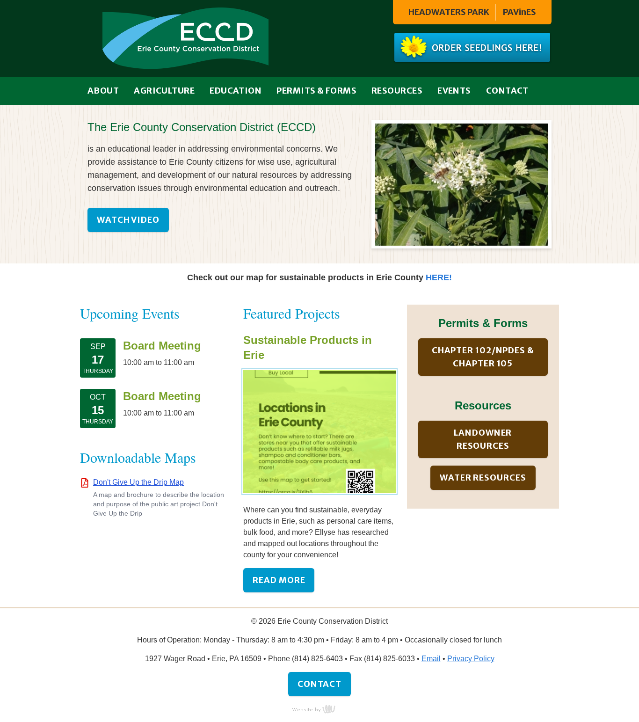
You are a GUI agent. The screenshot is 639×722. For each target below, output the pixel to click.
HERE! (439, 277)
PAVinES (519, 12)
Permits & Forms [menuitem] (316, 90)
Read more (279, 580)
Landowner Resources (483, 439)
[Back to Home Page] (185, 38)
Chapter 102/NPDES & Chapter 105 (483, 357)
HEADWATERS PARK (448, 12)
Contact (319, 683)
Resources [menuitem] (396, 90)
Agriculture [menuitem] (164, 90)
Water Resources (483, 477)
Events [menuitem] (454, 90)
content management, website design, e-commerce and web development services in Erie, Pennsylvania (319, 709)
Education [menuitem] (235, 90)
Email (431, 659)
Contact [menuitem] (507, 90)
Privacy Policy (470, 659)
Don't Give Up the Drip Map (138, 482)
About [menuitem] (103, 90)
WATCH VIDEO (128, 219)
